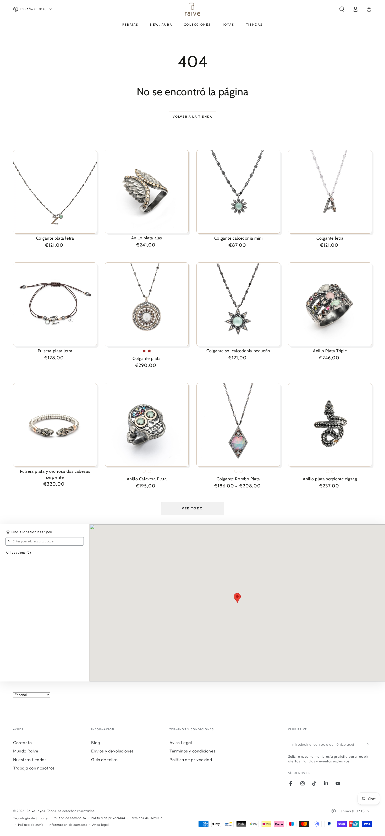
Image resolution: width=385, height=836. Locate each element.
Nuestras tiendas (30, 759)
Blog (95, 742)
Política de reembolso (69, 818)
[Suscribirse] (369, 744)
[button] (342, 9)
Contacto (22, 742)
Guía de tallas (104, 759)
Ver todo (192, 508)
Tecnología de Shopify (30, 818)
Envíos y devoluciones (112, 751)
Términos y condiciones (192, 751)
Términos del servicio (146, 818)
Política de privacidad (190, 759)
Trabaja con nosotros (34, 768)
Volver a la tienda (193, 116)
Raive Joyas (35, 811)
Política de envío (31, 825)
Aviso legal (100, 825)
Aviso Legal (180, 742)
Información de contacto (67, 825)
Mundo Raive (25, 751)
